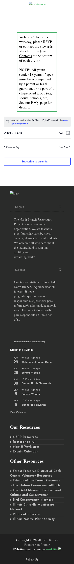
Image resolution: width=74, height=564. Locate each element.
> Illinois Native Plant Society (32, 519)
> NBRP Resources (24, 437)
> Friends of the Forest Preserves (35, 480)
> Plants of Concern (25, 514)
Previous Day (12, 147)
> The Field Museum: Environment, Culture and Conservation (36, 493)
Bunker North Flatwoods (37, 383)
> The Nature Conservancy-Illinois (35, 485)
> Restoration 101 (22, 441)
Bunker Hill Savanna (34, 404)
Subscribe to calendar (35, 161)
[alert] (37, 122)
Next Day (63, 147)
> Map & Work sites (25, 446)
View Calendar (18, 412)
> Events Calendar (24, 451)
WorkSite (51, 549)
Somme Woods (31, 372)
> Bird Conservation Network (31, 499)
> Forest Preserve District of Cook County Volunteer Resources (35, 473)
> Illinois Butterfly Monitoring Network (32, 507)
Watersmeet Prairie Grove (37, 362)
